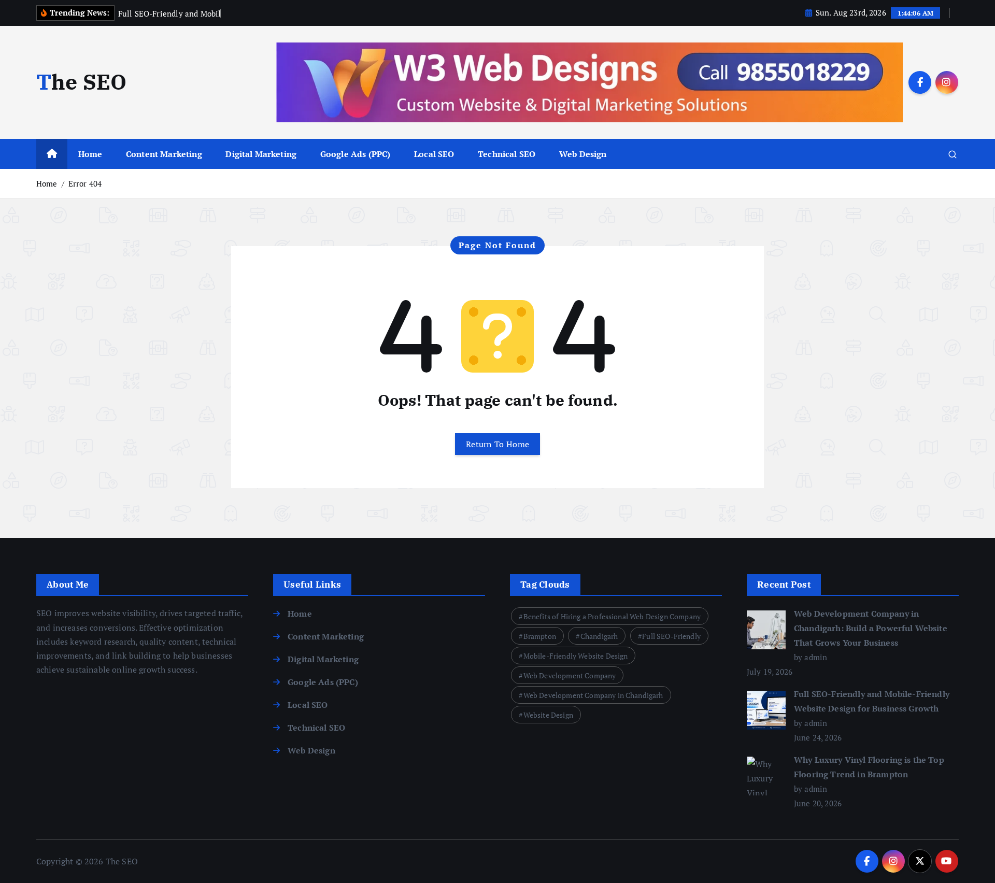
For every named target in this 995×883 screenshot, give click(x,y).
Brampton (539, 636)
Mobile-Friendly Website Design (575, 656)
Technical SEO (506, 154)
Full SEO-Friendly (671, 636)
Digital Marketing (260, 154)
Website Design (548, 715)
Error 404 (85, 183)
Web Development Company (569, 675)
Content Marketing (164, 154)
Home (90, 154)
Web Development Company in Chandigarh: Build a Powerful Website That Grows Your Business (870, 628)
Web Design (583, 154)
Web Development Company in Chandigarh (593, 695)
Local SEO (434, 154)
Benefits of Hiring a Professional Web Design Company (612, 616)
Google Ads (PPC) (355, 154)
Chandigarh (599, 636)
